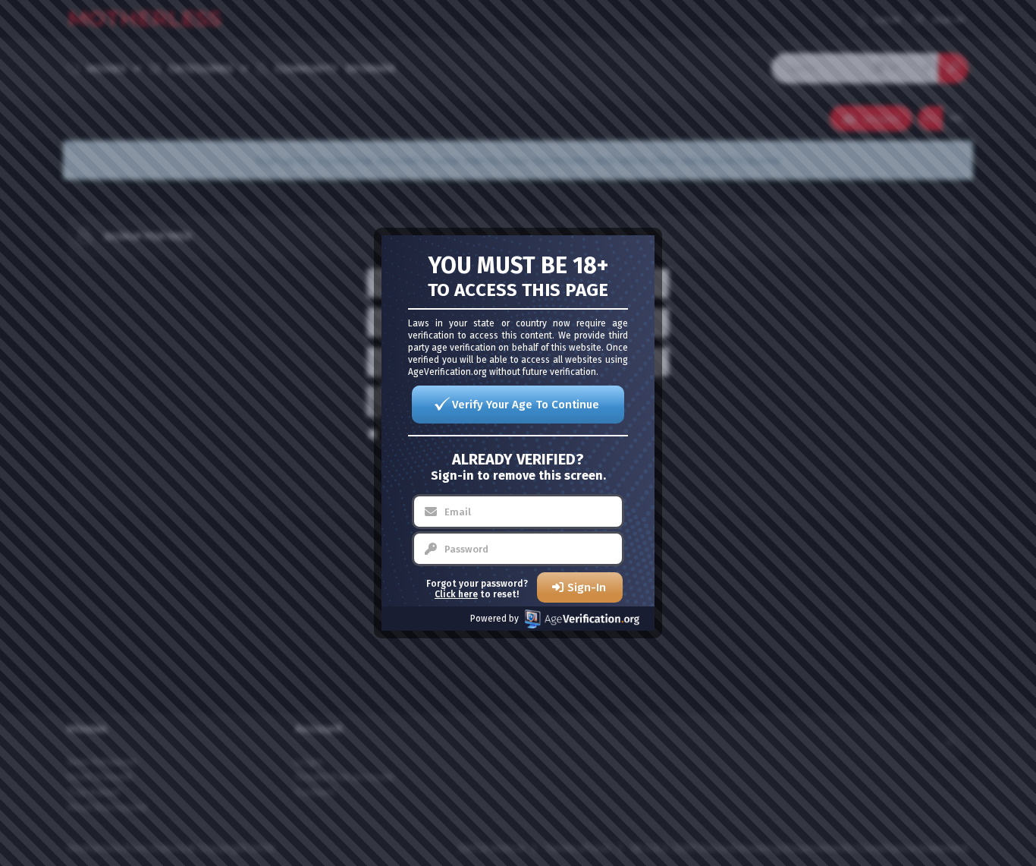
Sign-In (586, 587)
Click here (456, 594)
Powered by (494, 618)
